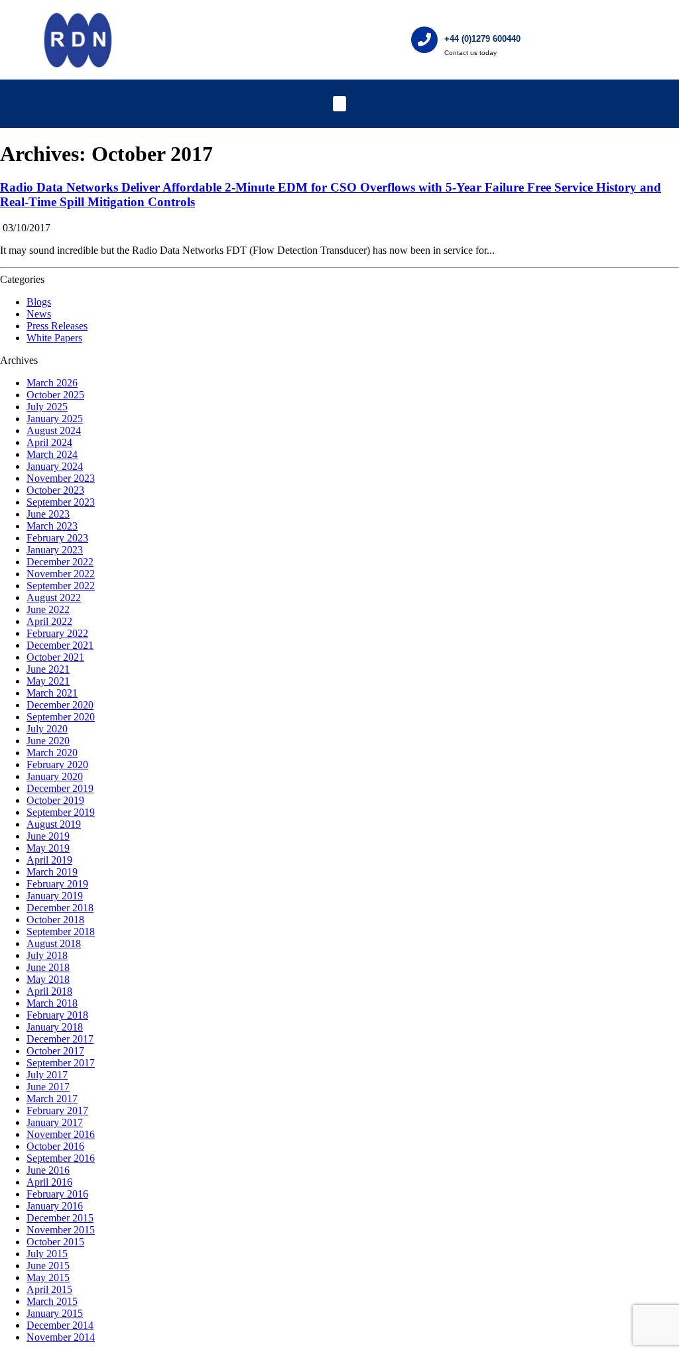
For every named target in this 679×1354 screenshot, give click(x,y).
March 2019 (52, 871)
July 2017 (47, 1074)
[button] (340, 103)
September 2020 (61, 716)
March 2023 (52, 526)
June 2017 (48, 1086)
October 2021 (55, 657)
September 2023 (61, 502)
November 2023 (61, 478)
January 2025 (55, 418)
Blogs (39, 302)
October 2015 (55, 1241)
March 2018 (52, 1003)
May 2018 (48, 979)
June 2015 (48, 1265)
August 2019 (54, 824)
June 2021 (48, 669)
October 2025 (55, 394)
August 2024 (54, 430)
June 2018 (48, 967)
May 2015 (48, 1277)
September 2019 (61, 812)
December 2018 (60, 907)
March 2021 (52, 693)
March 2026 (52, 382)
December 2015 (60, 1217)
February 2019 (57, 883)
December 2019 (60, 788)
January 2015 (55, 1313)
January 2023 (55, 549)
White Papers (54, 337)
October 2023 (55, 490)
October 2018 (55, 919)
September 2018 (61, 931)
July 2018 (47, 955)
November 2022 (61, 573)
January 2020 (55, 776)
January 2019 (55, 895)
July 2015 (47, 1253)
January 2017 (55, 1122)
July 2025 (47, 406)
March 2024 (52, 454)
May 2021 (48, 681)
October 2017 (55, 1050)
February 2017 (57, 1110)
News (39, 313)
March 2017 (52, 1098)
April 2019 (49, 860)
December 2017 (60, 1038)
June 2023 (48, 514)
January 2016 (55, 1206)
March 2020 (52, 752)
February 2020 (57, 764)
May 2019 (48, 848)
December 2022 (60, 561)
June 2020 (48, 740)
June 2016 (48, 1170)
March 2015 (52, 1301)
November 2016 (61, 1134)
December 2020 (60, 704)
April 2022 (49, 621)
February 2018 (57, 1015)
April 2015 (49, 1289)
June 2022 (48, 609)
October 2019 (55, 800)
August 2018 (54, 943)
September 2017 (61, 1062)
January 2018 (55, 1027)
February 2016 (57, 1194)
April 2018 (49, 991)
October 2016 (55, 1146)
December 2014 (60, 1325)
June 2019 (48, 836)
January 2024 (55, 466)
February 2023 (57, 537)
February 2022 (57, 633)
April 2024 (49, 442)
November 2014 (61, 1337)
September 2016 (61, 1158)
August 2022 (54, 597)
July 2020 (47, 728)
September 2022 (61, 585)
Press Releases (57, 325)
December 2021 (60, 645)
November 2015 (61, 1229)
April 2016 (49, 1182)
